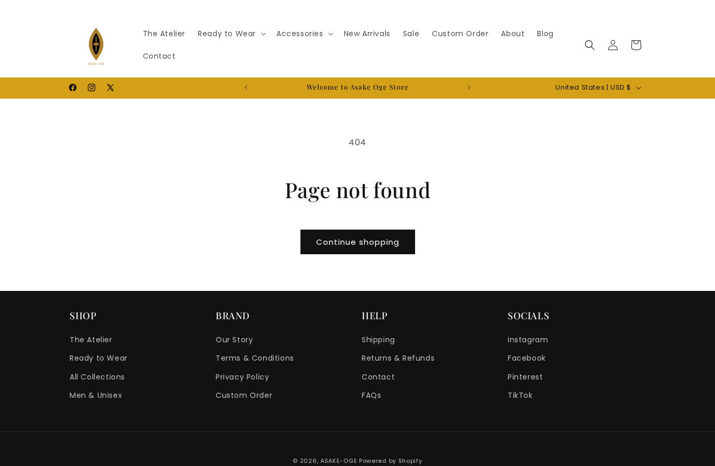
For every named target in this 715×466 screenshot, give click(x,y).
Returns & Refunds (398, 358)
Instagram (528, 340)
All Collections (97, 377)
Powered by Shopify (390, 461)
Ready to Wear (99, 358)
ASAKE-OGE (338, 461)
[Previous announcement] (246, 87)
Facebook (527, 358)
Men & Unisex (96, 395)
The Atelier (91, 340)
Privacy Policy (242, 377)
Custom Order (244, 395)
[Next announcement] (469, 87)
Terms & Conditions (255, 358)
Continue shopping (357, 241)
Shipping (378, 340)
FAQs (371, 395)
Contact (378, 377)
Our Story (234, 340)
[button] (231, 34)
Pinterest (525, 377)
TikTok (520, 395)
